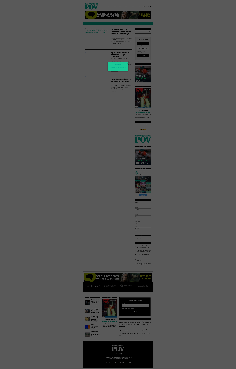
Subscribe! (118, 64)
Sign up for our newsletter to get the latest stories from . (118, 68)
